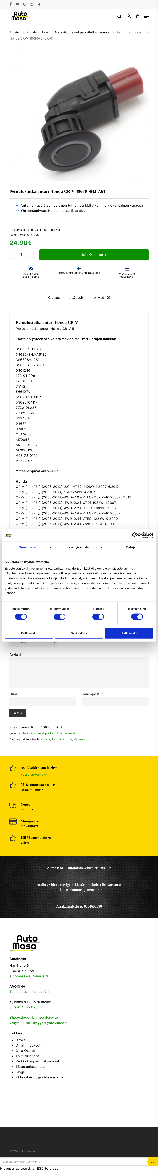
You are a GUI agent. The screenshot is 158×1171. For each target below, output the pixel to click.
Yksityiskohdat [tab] (79, 547)
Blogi (20, 1072)
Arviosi (16, 654)
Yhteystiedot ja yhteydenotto (33, 1017)
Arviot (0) (102, 298)
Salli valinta (79, 633)
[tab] (53, 298)
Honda (45, 739)
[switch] (59, 617)
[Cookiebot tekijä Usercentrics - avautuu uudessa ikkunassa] (135, 535)
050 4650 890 (26, 1007)
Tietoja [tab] (131, 547)
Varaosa (79, 739)
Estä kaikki (29, 633)
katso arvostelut (34, 774)
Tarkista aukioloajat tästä (30, 992)
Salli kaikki (129, 633)
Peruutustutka (62, 739)
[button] (146, 16)
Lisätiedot (77, 298)
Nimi (14, 694)
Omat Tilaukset (28, 1045)
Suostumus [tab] (27, 547)
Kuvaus (54, 298)
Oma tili (22, 1040)
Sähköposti (92, 694)
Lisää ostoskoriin (94, 254)
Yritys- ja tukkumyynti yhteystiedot (38, 1023)
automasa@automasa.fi (28, 976)
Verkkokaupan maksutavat (37, 1061)
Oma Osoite (25, 1051)
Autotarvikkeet (38, 32)
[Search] (153, 1161)
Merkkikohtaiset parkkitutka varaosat (83, 32)
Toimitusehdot (27, 1056)
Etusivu (15, 32)
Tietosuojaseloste (30, 1067)
